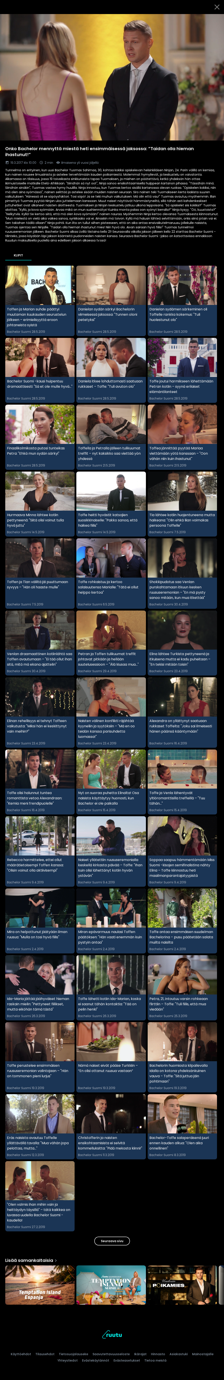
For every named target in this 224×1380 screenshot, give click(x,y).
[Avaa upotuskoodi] (216, 19)
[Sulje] (217, 7)
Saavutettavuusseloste (111, 1354)
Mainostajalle (203, 1354)
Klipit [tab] (18, 255)
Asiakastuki (179, 1354)
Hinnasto (158, 1354)
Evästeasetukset (127, 1360)
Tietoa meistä (155, 1360)
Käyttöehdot (21, 1354)
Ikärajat (140, 1354)
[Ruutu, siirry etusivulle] (112, 1335)
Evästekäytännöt (95, 1360)
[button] (112, 77)
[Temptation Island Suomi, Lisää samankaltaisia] (111, 1285)
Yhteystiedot (68, 1360)
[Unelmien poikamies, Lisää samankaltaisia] (182, 1285)
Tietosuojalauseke (73, 1354)
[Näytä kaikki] (112, 1284)
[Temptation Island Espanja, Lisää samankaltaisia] (40, 1285)
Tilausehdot (44, 1354)
